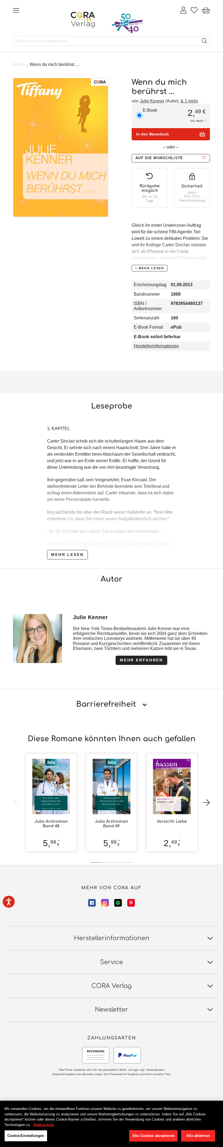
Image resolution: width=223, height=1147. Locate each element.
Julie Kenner (152, 101)
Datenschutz (43, 1125)
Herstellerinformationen (156, 346)
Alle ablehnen (198, 1136)
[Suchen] (204, 41)
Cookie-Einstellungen (25, 1136)
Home (19, 64)
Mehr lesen (67, 554)
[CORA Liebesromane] (83, 19)
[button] (170, 158)
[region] (111, 1124)
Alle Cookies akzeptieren (153, 1136)
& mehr (189, 101)
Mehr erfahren (141, 660)
